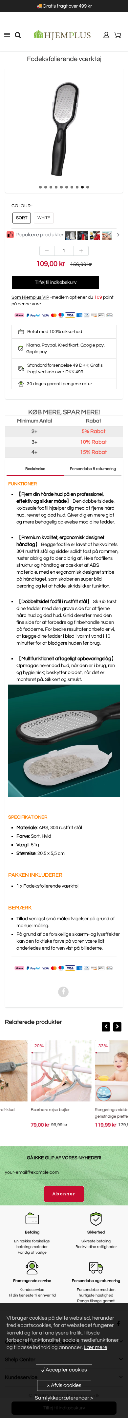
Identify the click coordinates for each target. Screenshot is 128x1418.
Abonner (64, 1194)
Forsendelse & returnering (93, 469)
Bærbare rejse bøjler (21, 1109)
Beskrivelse (35, 469)
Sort (21, 218)
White (43, 218)
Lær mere (95, 1347)
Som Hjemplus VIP (30, 297)
